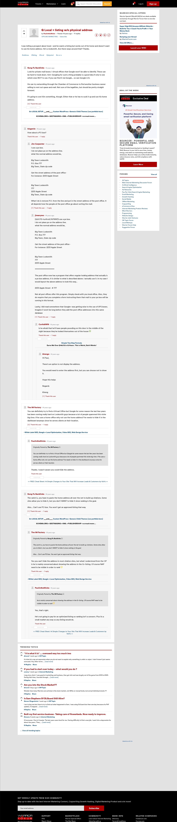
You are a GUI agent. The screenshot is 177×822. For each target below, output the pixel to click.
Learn (64, 4)
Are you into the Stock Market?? (40, 684)
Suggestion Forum (128, 227)
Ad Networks (126, 190)
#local (41, 55)
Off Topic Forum (127, 220)
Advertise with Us (105, 22)
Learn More (138, 164)
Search (107, 4)
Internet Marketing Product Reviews (135, 208)
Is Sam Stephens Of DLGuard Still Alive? (44, 698)
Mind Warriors (127, 211)
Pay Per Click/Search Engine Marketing (136, 192)
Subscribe (63, 36)
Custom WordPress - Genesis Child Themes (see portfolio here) (78, 111)
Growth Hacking (128, 197)
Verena (124, 33)
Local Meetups (127, 222)
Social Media (126, 199)
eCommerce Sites (128, 206)
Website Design (127, 215)
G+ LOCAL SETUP (36, 111)
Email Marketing (128, 194)
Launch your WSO (138, 48)
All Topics (125, 180)
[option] (138, 131)
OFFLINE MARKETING (50, 36)
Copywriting (126, 204)
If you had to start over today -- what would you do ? (50, 668)
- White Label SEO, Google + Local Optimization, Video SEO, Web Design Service (56, 432)
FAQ (43, 818)
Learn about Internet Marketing (100, 818)
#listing (34, 55)
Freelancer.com (141, 818)
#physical (49, 55)
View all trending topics (30, 730)
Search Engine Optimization (132, 187)
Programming (127, 213)
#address (25, 55)
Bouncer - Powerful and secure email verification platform (138, 143)
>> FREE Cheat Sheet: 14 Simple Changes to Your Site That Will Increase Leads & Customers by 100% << (68, 481)
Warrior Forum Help (129, 225)
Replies (27, 664)
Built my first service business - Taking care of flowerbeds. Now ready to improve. (65, 714)
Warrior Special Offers (73, 818)
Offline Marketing (128, 201)
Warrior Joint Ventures (130, 218)
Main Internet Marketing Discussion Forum (137, 182)
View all (154, 174)
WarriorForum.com (129, 39)
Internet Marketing (46, 672)
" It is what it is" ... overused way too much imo (47, 653)
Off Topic (42, 656)
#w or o (59, 55)
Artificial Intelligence (129, 185)
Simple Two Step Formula (71, 343)
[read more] (49, 661)
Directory (115, 818)
